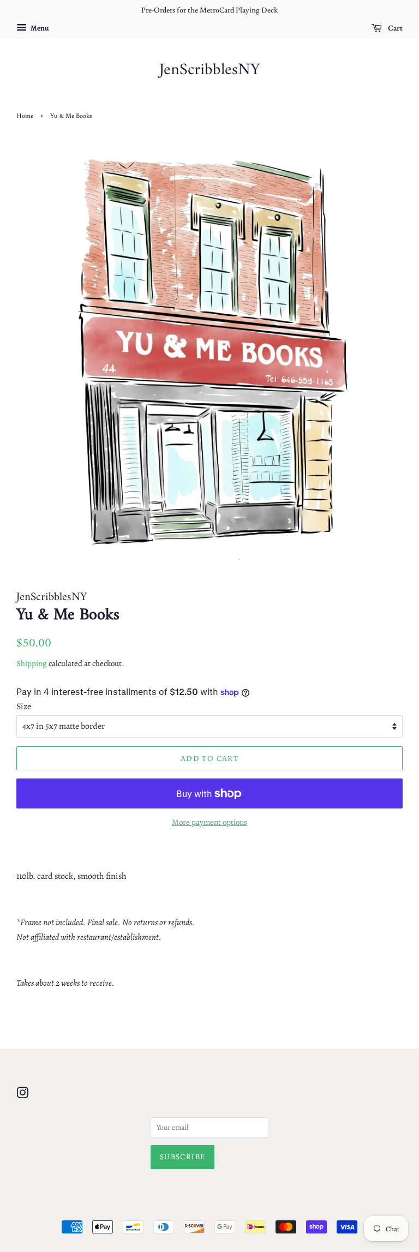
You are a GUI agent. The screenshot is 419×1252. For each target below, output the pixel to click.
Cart (394, 28)
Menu (39, 28)
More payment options (209, 822)
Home (24, 115)
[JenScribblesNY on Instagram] (22, 1095)
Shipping (31, 663)
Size (23, 706)
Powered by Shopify (261, 1208)
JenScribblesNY (209, 70)
